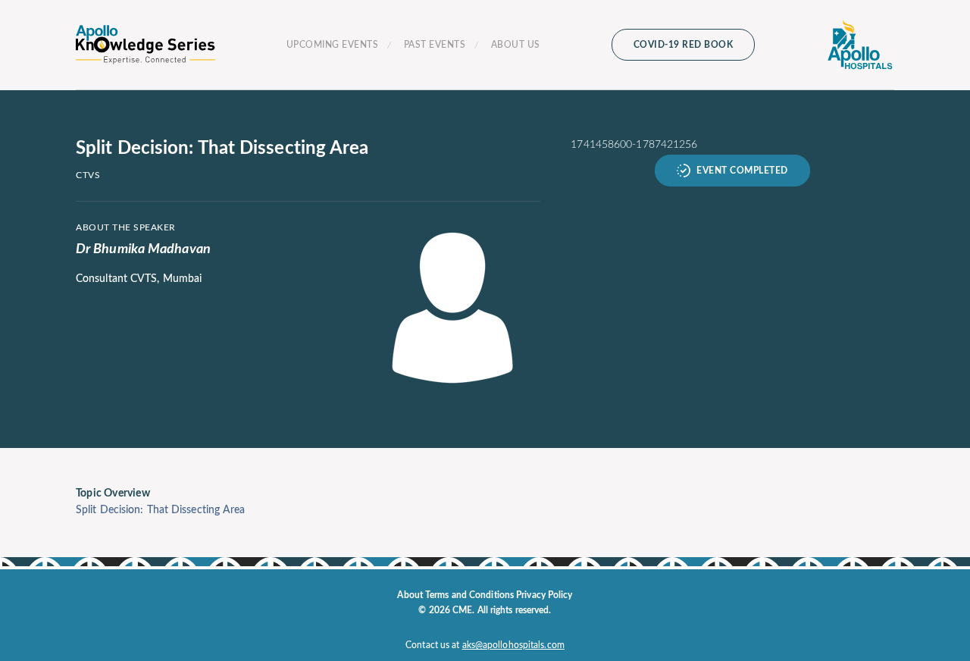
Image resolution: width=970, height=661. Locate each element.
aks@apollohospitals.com (513, 645)
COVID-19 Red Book (684, 44)
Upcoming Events (332, 44)
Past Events (435, 44)
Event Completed (742, 170)
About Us (515, 44)
